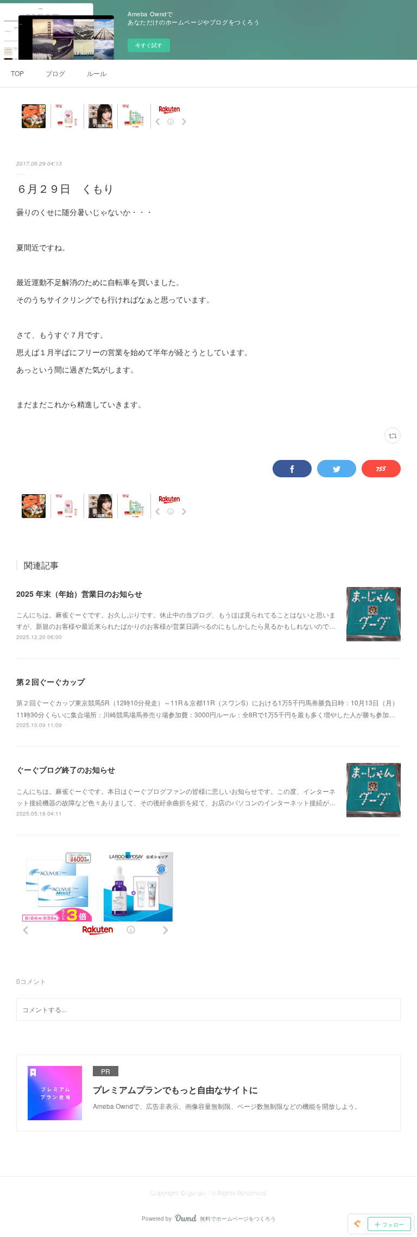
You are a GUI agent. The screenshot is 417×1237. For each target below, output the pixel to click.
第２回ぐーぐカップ (50, 681)
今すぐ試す (148, 45)
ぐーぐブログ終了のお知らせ (65, 769)
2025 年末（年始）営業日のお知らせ (79, 593)
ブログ (55, 73)
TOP (17, 73)
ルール (96, 73)
